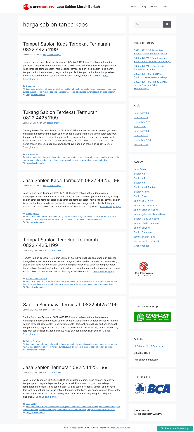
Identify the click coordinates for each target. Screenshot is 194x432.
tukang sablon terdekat (98, 160)
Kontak (154, 6)
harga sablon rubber (68, 89)
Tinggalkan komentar (35, 94)
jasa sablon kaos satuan (95, 281)
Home (133, 6)
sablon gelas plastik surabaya (149, 214)
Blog (144, 6)
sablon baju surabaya (78, 92)
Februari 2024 (141, 113)
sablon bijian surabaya (146, 209)
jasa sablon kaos (108, 216)
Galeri (165, 6)
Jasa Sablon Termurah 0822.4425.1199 (65, 367)
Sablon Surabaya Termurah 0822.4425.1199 (70, 304)
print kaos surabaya (58, 160)
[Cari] (167, 24)
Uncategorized (32, 86)
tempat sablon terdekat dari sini (101, 409)
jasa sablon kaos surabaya (97, 157)
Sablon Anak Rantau (145, 187)
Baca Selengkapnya (110, 206)
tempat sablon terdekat (36, 278)
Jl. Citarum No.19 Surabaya (148, 346)
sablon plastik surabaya (146, 223)
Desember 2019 (142, 140)
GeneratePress (123, 427)
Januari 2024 (141, 117)
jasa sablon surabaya (59, 92)
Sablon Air (139, 182)
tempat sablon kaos (144, 236)
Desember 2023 (142, 122)
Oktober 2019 (141, 144)
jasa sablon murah (40, 92)
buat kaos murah (33, 216)
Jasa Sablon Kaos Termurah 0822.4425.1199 (71, 180)
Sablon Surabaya (33, 341)
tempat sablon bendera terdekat (98, 347)
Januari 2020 (141, 135)
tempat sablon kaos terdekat (102, 92)
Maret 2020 (140, 126)
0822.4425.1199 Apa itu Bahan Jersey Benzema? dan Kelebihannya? (150, 85)
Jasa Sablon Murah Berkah (78, 7)
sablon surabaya (75, 347)
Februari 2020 (141, 131)
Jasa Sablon (31, 404)
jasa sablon (70, 407)
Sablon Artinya (142, 191)
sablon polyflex (142, 227)
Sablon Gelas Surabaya (146, 218)
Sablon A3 (139, 173)
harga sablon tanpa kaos (89, 89)
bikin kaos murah (33, 89)
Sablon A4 (139, 178)
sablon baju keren (143, 200)
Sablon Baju (140, 196)
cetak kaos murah (50, 89)
